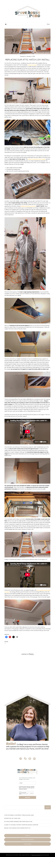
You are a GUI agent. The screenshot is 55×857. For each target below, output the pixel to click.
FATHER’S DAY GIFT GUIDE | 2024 (12, 818)
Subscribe (27, 797)
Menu (48, 24)
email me (27, 835)
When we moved (32, 65)
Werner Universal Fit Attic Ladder (36, 159)
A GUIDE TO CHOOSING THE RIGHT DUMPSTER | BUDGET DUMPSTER (21, 824)
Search (47, 807)
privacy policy (27, 844)
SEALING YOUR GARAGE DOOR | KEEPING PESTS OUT (17, 828)
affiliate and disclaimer (27, 839)
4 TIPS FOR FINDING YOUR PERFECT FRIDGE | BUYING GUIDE (19, 815)
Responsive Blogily (36, 855)
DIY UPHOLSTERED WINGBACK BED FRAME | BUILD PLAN (18, 821)
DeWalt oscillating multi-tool (28, 206)
